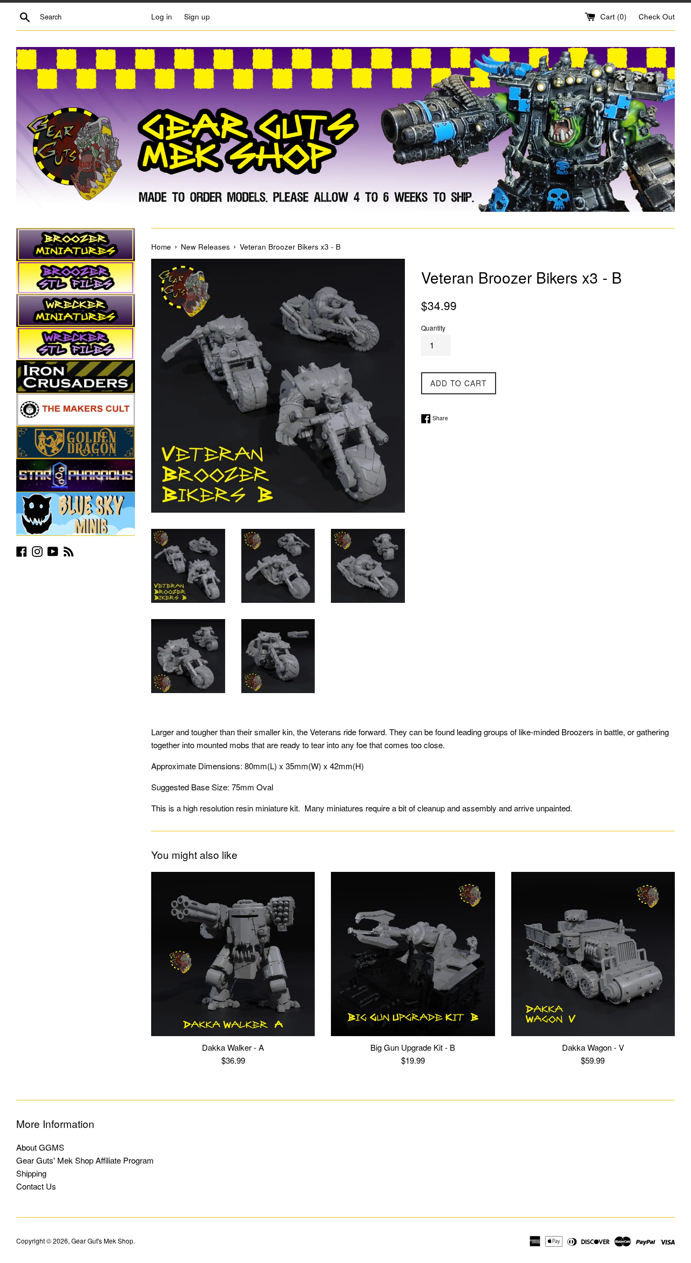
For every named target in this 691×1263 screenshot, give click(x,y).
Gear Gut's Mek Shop (102, 1240)
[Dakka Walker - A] (233, 954)
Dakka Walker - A (233, 1047)
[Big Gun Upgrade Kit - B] (412, 954)
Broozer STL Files (75, 277)
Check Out (657, 16)
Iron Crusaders (75, 376)
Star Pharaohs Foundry (75, 475)
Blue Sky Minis (75, 513)
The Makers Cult (75, 409)
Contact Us (36, 1186)
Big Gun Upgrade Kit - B (412, 1047)
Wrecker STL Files (75, 343)
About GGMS (40, 1147)
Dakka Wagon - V (593, 1047)
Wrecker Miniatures (75, 310)
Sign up (197, 16)
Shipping (31, 1173)
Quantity (433, 327)
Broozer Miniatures (75, 245)
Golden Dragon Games (75, 442)
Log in (161, 16)
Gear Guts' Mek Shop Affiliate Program (85, 1160)
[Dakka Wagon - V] (593, 954)
